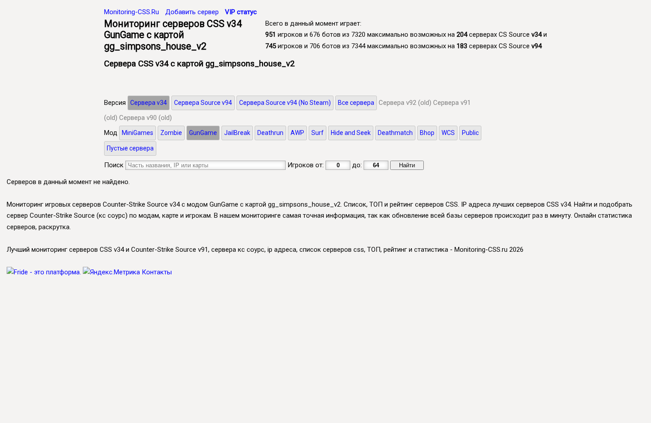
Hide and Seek (351, 132)
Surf (317, 132)
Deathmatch (395, 132)
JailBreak (237, 132)
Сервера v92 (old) (405, 103)
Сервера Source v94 (203, 102)
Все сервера (356, 102)
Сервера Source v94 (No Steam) (285, 102)
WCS (448, 132)
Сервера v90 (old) (145, 118)
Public (470, 132)
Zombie (171, 132)
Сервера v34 (148, 102)
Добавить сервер (192, 12)
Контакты (157, 272)
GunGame (203, 132)
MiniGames (137, 132)
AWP (297, 132)
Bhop (427, 132)
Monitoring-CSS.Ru (131, 12)
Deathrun (270, 132)
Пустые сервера (130, 148)
